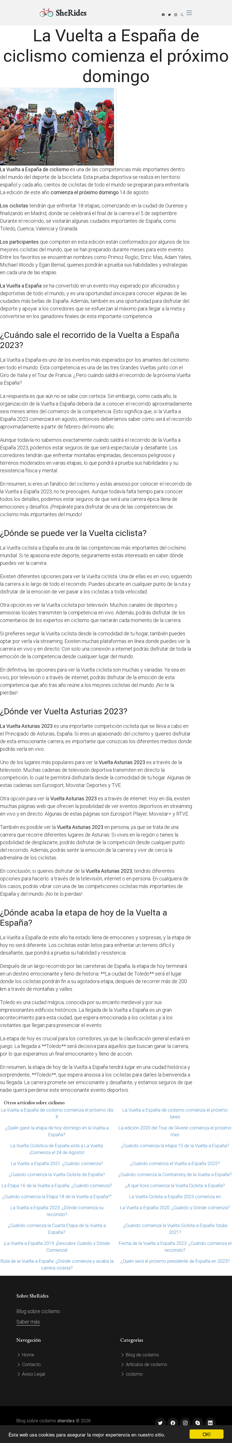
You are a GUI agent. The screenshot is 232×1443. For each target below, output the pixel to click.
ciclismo (134, 1374)
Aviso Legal (33, 1374)
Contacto (31, 1364)
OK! (207, 1434)
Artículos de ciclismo (146, 1364)
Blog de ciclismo (142, 1355)
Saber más (28, 1322)
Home (27, 1355)
